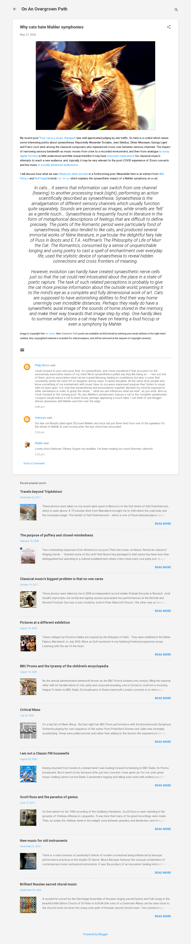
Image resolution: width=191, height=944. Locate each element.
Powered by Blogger (95, 934)
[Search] (176, 10)
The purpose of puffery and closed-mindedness (56, 535)
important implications (120, 156)
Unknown (40, 417)
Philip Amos (42, 365)
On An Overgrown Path (44, 9)
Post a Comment (34, 463)
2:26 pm (40, 454)
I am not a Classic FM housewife (44, 753)
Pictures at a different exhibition (45, 622)
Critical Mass (30, 710)
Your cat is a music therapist (57, 138)
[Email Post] (22, 351)
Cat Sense (63, 178)
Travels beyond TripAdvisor (41, 492)
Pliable (39, 443)
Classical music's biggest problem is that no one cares (61, 579)
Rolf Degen (41, 178)
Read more (163, 523)
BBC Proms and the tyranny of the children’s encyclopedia (64, 666)
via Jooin (50, 333)
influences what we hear (73, 174)
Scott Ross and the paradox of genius (49, 797)
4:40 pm (40, 407)
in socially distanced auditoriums (58, 165)
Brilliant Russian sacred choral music (48, 884)
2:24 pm (40, 432)
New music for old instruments (43, 841)
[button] (169, 27)
